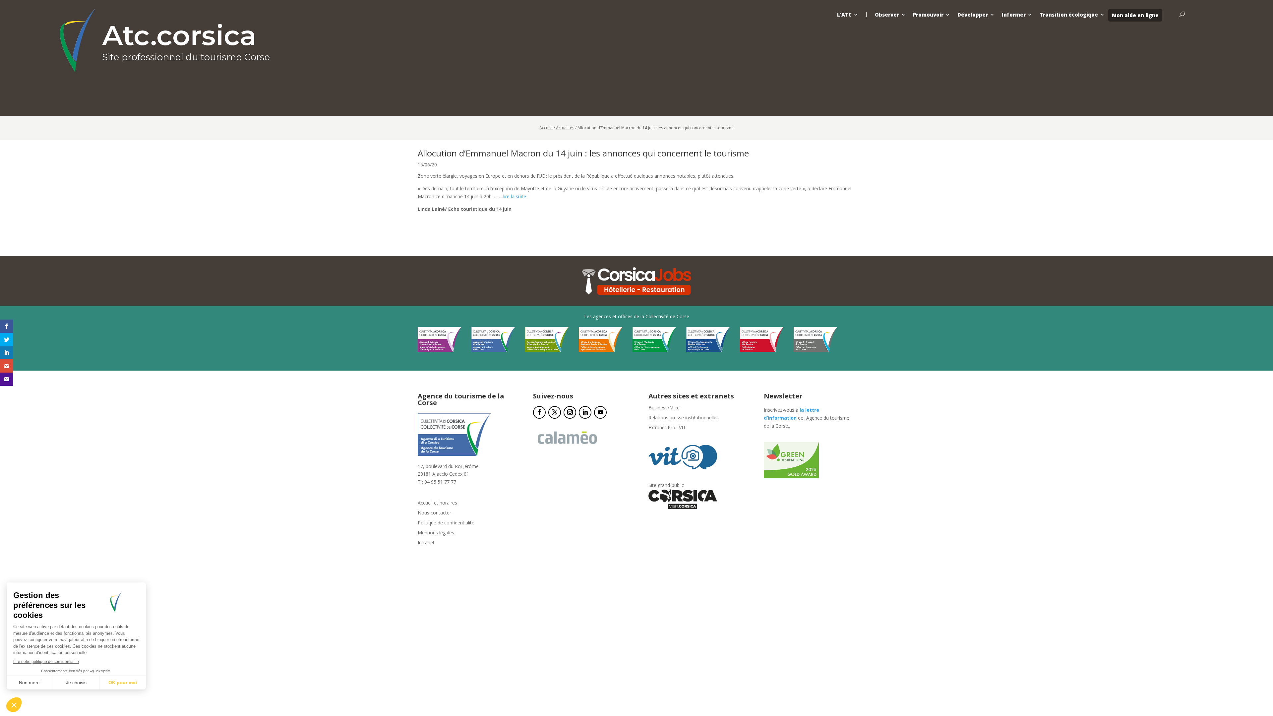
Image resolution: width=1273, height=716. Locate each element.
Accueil (546, 128)
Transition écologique (1069, 15)
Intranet (426, 543)
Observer (887, 15)
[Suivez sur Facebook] (539, 412)
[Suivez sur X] (554, 412)
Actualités (565, 128)
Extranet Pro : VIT (667, 428)
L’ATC (844, 15)
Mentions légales (436, 533)
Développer (972, 15)
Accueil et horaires (437, 503)
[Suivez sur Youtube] (600, 412)
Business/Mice (664, 408)
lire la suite (514, 196)
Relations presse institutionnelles (683, 418)
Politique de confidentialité (446, 523)
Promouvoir (928, 15)
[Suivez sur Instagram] (570, 412)
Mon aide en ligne (1135, 15)
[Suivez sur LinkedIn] (585, 412)
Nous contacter (434, 513)
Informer (1014, 15)
